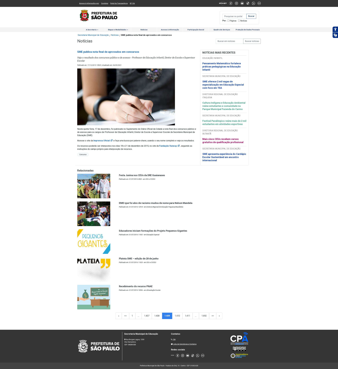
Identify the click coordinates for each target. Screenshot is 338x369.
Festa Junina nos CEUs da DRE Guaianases (142, 175)
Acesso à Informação (170, 30)
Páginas (233, 21)
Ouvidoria (104, 3)
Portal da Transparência (119, 3)
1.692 (204, 316)
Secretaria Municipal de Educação (93, 35)
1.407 (146, 316)
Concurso (82, 154)
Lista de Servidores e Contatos (184, 344)
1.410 (177, 316)
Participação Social (195, 30)
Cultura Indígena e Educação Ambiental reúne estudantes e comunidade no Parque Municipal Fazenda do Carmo (223, 106)
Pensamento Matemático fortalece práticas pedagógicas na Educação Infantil (221, 66)
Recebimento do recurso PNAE (135, 286)
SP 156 (132, 3)
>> (213, 316)
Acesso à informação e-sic (89, 3)
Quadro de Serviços (221, 30)
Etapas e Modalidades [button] (117, 30)
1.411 (187, 316)
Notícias (243, 21)
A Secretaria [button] (91, 30)
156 (174, 339)
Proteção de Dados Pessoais (248, 30)
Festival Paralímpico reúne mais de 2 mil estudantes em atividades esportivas (224, 122)
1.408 (156, 316)
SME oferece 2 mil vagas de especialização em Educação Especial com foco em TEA (223, 84)
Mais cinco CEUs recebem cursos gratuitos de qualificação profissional (222, 141)
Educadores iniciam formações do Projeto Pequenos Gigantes (153, 230)
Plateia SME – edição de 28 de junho (139, 258)
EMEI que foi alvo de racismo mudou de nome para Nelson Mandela (155, 203)
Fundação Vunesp (169, 146)
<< (125, 316)
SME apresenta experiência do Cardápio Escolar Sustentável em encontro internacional (224, 157)
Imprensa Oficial (103, 140)
